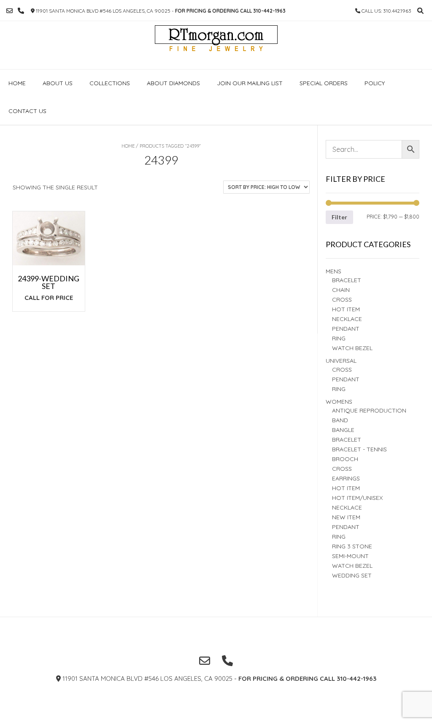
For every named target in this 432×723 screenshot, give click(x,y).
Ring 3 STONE (352, 546)
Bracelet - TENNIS (359, 449)
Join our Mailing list (250, 83)
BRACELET (346, 280)
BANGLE (343, 430)
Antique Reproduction (369, 410)
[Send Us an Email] (9, 10)
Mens (333, 271)
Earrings (346, 478)
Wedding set (352, 575)
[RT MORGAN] (216, 45)
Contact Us (27, 111)
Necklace (347, 319)
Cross (342, 299)
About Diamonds (173, 83)
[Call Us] (21, 10)
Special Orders (324, 83)
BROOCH (345, 459)
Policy (374, 83)
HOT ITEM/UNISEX (357, 498)
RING (339, 338)
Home (17, 83)
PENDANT (345, 379)
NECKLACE (347, 507)
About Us (58, 83)
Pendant (345, 328)
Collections (109, 83)
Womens (339, 401)
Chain (341, 290)
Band (340, 420)
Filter (339, 217)
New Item (346, 517)
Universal (341, 360)
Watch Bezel (352, 348)
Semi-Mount (350, 556)
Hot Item (346, 309)
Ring (339, 389)
